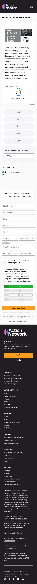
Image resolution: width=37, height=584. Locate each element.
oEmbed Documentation (12, 484)
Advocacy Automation (11, 407)
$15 (18, 126)
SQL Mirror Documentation (12, 479)
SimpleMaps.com (9, 540)
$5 (18, 112)
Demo (6, 419)
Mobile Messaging (10, 396)
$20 (19, 133)
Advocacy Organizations (12, 381)
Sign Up (18, 355)
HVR (13, 548)
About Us (7, 455)
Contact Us (7, 428)
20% (20, 291)
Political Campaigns (10, 384)
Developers (8, 476)
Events (6, 401)
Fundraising (7, 404)
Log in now (26, 196)
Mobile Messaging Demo (12, 422)
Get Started (7, 417)
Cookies (19, 574)
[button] (31, 7)
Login (18, 360)
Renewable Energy (9, 574)
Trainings (7, 470)
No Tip (20, 299)
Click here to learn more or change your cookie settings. (15, 521)
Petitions (6, 399)
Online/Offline (19, 99)
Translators (26, 574)
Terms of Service (19, 571)
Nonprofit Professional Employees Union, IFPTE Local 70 (16, 558)
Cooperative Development (13, 453)
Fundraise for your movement (14, 437)
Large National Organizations (13, 378)
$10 (18, 119)
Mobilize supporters (10, 440)
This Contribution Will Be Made (16, 151)
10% (20, 287)
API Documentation (10, 482)
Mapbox (19, 533)
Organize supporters (11, 443)
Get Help (7, 473)
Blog (5, 461)
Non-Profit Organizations (12, 375)
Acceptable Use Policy (10, 576)
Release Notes (9, 458)
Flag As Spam (30, 104)
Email (5, 393)
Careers (6, 425)
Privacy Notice (8, 571)
